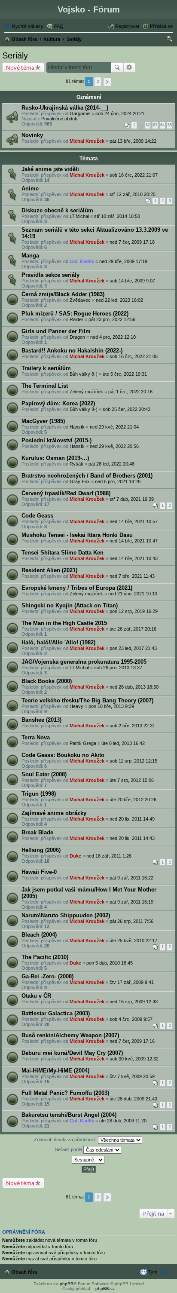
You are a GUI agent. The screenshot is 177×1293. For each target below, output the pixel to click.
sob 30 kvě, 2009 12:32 (134, 1058)
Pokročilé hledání (129, 67)
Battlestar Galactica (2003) (55, 1013)
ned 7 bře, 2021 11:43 (132, 576)
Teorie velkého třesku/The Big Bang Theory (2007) (87, 700)
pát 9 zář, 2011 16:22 (131, 877)
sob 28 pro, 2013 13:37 (118, 667)
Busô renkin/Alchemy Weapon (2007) (70, 1035)
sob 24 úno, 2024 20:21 (119, 113)
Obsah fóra (24, 1272)
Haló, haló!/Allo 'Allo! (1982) (58, 642)
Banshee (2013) (41, 720)
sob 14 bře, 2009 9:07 (132, 280)
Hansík (77, 426)
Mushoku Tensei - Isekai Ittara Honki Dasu (77, 535)
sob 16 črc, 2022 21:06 (134, 356)
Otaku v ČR (36, 996)
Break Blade (37, 832)
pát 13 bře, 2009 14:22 (133, 141)
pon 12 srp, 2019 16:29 (134, 611)
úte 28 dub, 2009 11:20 (122, 1120)
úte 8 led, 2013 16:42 (123, 743)
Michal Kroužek (87, 141)
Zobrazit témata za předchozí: (66, 1139)
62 (148, 125)
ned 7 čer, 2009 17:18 (132, 242)
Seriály (15, 55)
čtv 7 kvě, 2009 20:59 (132, 1076)
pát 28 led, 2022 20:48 (111, 463)
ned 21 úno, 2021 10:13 (132, 593)
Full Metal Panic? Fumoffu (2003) (65, 1093)
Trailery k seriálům (46, 368)
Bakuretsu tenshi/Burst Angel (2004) (68, 1115)
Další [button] (107, 81)
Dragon (77, 337)
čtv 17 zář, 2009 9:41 (132, 982)
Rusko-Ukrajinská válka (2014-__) (64, 107)
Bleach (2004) (39, 934)
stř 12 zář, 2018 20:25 (133, 194)
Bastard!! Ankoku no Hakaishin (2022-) (71, 350)
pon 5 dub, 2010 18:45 (109, 962)
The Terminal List (44, 386)
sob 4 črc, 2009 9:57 (131, 1019)
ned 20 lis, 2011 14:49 (132, 818)
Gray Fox (80, 481)
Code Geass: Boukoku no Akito (62, 755)
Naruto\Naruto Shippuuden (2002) (65, 915)
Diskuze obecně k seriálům (57, 210)
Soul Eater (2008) (44, 774)
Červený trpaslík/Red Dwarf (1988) (65, 493)
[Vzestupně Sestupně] (88, 1160)
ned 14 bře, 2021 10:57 (134, 521)
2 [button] (98, 81)
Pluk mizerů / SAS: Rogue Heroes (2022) (74, 313)
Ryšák (76, 463)
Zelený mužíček (86, 391)
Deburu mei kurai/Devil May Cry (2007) (72, 1053)
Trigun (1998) (38, 794)
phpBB (66, 1283)
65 (170, 125)
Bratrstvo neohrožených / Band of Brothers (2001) (87, 475)
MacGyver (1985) (43, 421)
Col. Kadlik (82, 261)
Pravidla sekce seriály (50, 275)
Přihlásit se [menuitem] (161, 26)
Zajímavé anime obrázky (53, 813)
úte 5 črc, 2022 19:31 (125, 374)
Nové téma (20, 67)
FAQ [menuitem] (59, 26)
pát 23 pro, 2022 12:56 (111, 319)
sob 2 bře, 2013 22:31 (132, 725)
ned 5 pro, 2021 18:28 (117, 481)
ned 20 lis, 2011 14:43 (132, 838)
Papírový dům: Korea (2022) (58, 403)
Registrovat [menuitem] (127, 26)
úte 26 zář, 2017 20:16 (133, 628)
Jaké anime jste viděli (50, 169)
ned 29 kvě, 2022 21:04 (114, 426)
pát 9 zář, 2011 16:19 (131, 901)
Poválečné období (60, 118)
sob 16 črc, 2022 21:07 (134, 175)
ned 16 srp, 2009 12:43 (134, 1001)
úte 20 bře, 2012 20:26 (133, 799)
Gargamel (80, 113)
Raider (76, 319)
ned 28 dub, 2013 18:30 (134, 686)
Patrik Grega (83, 743)
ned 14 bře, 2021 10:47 (134, 540)
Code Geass (37, 515)
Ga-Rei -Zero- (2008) (47, 976)
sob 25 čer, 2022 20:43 (126, 409)
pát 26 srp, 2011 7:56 (131, 921)
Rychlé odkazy (27, 26)
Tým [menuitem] (152, 1272)
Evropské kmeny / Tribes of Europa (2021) (76, 588)
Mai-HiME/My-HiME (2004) (55, 1070)
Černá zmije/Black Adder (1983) (62, 294)
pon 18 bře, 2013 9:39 (111, 706)
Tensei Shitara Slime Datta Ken (62, 552)
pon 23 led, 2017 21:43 (133, 648)
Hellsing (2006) (41, 850)
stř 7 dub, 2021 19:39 (132, 499)
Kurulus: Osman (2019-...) (55, 458)
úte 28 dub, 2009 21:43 (133, 1098)
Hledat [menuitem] (170, 40)
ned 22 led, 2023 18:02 (119, 300)
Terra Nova (35, 737)
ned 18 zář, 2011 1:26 (108, 855)
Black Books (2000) (46, 681)
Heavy (76, 706)
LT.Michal (79, 216)
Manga (30, 255)
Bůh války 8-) (84, 374)
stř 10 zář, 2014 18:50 (117, 216)
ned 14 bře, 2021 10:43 (134, 558)
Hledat (117, 67)
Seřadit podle (69, 1149)
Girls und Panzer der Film (56, 331)
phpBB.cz (105, 1288)
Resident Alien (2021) (49, 570)
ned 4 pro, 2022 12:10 (113, 337)
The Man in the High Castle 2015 (64, 623)
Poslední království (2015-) (56, 440)
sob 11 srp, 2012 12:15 (133, 760)
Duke (75, 855)
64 (162, 125)
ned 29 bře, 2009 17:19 (123, 261)
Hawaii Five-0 (39, 872)
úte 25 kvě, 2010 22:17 (133, 940)
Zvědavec (80, 300)
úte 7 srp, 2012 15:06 (132, 780)
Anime (30, 188)
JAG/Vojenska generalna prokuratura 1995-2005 (83, 662)
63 (155, 125)
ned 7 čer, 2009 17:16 (132, 1041)
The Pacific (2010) (44, 957)
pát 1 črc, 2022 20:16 (130, 391)
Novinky (32, 135)
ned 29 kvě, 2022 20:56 (114, 446)
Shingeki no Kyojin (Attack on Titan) (69, 605)
